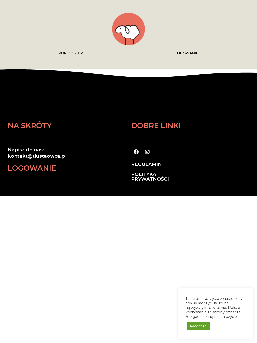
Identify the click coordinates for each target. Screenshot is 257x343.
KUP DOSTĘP (71, 53)
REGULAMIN (146, 164)
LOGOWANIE (186, 53)
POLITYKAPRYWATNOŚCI (150, 176)
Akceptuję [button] (198, 326)
